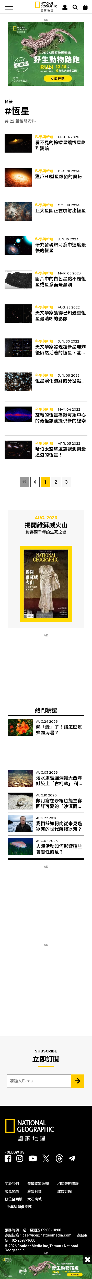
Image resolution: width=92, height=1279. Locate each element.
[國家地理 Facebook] (8, 1158)
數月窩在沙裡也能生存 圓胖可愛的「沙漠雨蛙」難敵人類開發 (60, 806)
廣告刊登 (34, 1191)
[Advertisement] (46, 669)
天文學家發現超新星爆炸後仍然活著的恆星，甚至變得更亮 (60, 352)
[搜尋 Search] (75, 7)
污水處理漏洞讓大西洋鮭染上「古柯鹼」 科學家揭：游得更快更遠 (59, 783)
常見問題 (12, 1191)
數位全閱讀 (13, 1199)
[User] (64, 7)
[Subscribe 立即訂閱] (77, 1081)
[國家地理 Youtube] (32, 1158)
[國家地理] (46, 10)
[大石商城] (85, 7)
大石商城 (34, 1199)
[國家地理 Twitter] (46, 1159)
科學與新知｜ (46, 137)
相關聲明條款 (68, 1184)
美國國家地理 (38, 1184)
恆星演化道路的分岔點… (60, 380)
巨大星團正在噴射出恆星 (60, 210)
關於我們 (12, 1184)
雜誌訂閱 (64, 1191)
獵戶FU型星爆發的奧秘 (58, 176)
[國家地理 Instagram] (19, 1158)
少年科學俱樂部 (19, 1207)
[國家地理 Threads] (59, 1159)
